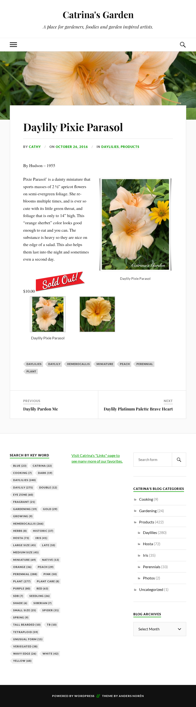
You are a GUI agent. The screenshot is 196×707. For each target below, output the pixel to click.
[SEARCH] (179, 460)
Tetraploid (25, 632)
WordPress (84, 696)
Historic (43, 530)
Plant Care (48, 581)
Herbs (20, 530)
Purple (21, 588)
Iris (41, 537)
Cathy (35, 147)
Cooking (22, 472)
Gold (50, 509)
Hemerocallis (78, 363)
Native (50, 559)
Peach (125, 363)
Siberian (42, 603)
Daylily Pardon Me (40, 408)
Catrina (42, 465)
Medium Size (26, 552)
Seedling (39, 595)
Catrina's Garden (98, 14)
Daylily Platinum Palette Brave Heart (138, 408)
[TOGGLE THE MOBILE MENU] (13, 44)
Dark (45, 472)
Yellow (22, 660)
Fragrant (24, 501)
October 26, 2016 (72, 147)
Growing (23, 516)
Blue (20, 465)
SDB (18, 595)
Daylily (54, 363)
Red (42, 588)
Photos (149, 578)
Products (130, 147)
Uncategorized (151, 589)
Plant (31, 371)
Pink (50, 574)
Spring (20, 617)
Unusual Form (28, 639)
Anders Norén (131, 696)
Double (48, 487)
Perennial (144, 363)
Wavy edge (24, 653)
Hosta (21, 537)
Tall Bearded (27, 624)
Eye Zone (23, 494)
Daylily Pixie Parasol (73, 127)
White (51, 653)
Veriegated (25, 646)
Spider (50, 610)
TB (52, 624)
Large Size (24, 545)
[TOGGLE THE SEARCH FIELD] (182, 44)
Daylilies (110, 147)
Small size (24, 610)
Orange (22, 566)
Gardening (25, 509)
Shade (20, 603)
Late (48, 545)
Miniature (105, 363)
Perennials (151, 566)
